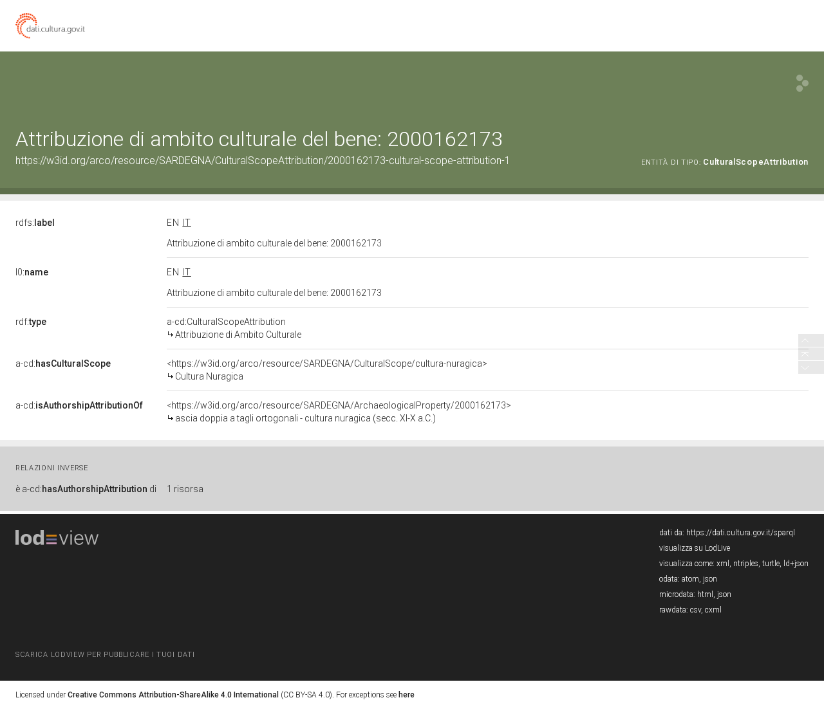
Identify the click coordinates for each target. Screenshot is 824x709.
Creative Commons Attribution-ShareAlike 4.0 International (173, 694)
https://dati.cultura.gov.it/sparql (740, 532)
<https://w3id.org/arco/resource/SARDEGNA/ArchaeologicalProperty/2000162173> (339, 411)
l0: (31, 272)
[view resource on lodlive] (802, 83)
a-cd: (63, 363)
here (406, 694)
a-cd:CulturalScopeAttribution (234, 328)
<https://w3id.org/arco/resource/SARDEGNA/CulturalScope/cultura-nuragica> (327, 370)
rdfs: (35, 222)
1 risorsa (185, 489)
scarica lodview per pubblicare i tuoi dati (104, 654)
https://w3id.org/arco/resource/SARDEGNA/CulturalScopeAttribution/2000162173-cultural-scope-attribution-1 (262, 160)
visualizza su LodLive (694, 548)
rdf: (30, 322)
